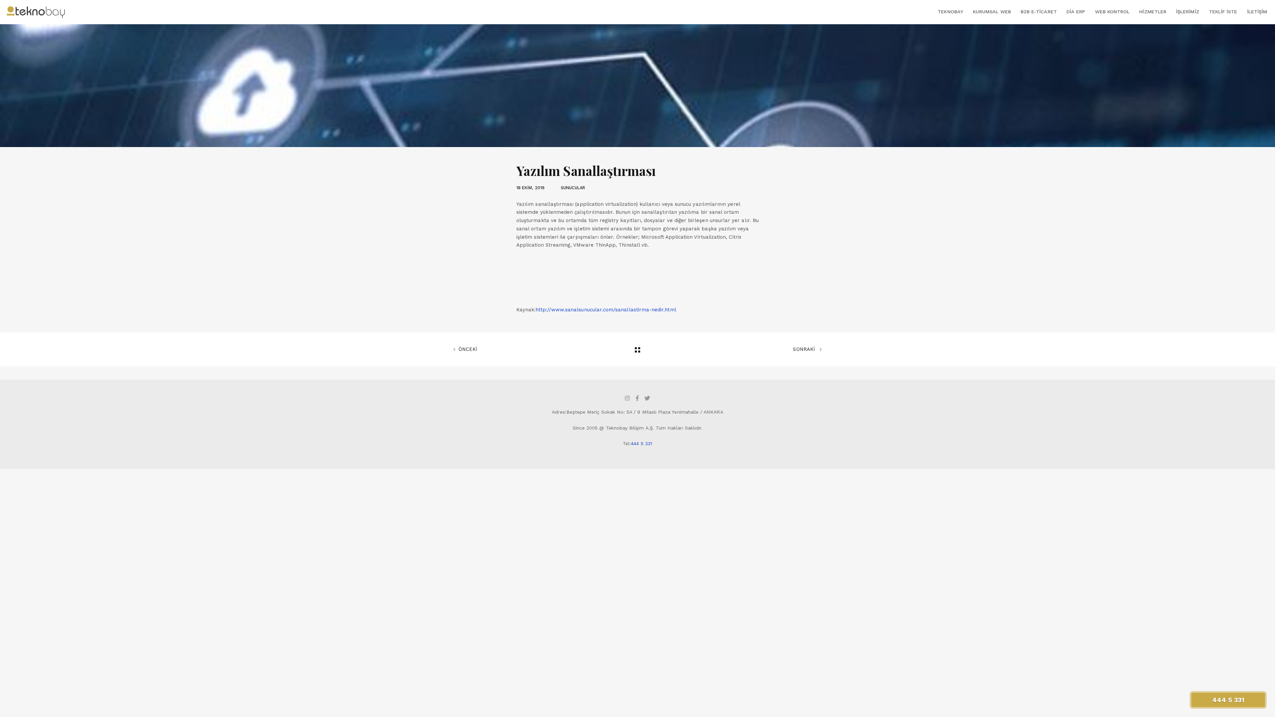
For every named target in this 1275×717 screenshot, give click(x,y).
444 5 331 (641, 443)
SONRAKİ (804, 349)
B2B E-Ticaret (1039, 11)
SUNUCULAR (573, 187)
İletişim (1257, 11)
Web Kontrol (1112, 11)
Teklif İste (1223, 11)
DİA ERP (1075, 11)
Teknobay (950, 11)
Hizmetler (1152, 11)
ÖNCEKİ (468, 349)
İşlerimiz (1187, 11)
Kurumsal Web (992, 11)
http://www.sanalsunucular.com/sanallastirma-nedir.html (606, 310)
